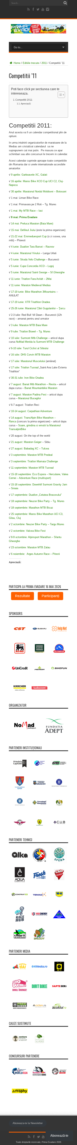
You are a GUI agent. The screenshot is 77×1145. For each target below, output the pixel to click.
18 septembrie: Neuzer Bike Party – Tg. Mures (37, 501)
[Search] (65, 3)
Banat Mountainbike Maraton (40, 388)
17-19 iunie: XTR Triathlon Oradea (30, 302)
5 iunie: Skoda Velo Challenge (28, 259)
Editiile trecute (31, 62)
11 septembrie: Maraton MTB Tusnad (32, 467)
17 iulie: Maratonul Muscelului (28, 361)
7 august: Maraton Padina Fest (29, 394)
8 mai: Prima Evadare (24, 217)
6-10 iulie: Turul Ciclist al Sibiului (29, 348)
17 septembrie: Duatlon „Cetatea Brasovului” (36, 494)
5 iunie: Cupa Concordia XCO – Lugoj (32, 266)
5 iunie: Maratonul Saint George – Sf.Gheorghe (38, 272)
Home (16, 62)
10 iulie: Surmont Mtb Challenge (29, 338)
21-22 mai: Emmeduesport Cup (29, 236)
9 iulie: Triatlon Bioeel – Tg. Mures (30, 331)
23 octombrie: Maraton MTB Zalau (30, 547)
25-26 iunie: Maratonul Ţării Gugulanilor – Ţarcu (38, 308)
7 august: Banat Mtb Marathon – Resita (33, 384)
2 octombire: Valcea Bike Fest (28, 530)
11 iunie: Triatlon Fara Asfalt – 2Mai (31, 278)
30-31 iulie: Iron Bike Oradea (27, 377)
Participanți (50, 596)
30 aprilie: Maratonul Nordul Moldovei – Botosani (38, 191)
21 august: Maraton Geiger (26, 442)
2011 (44, 62)
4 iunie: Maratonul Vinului (25, 253)
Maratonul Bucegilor (29, 398)
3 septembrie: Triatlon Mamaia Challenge (34, 461)
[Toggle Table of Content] (59, 94)
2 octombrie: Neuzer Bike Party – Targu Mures (37, 524)
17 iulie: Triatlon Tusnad (24, 367)
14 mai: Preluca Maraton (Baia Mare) (32, 223)
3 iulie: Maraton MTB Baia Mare (29, 325)
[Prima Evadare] (38, 30)
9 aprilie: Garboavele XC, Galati (29, 174)
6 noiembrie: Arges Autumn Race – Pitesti (35, 553)
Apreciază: (26, 103)
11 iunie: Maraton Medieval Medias (31, 285)
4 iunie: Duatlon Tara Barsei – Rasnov (32, 246)
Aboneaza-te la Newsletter (28, 1123)
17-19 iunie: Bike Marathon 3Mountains (33, 291)
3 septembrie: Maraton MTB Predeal (32, 454)
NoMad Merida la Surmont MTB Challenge (40, 341)
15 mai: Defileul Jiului (23, 230)
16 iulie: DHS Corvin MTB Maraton (31, 354)
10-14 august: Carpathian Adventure (31, 411)
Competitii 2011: (24, 99)
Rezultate (22, 596)
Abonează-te (59, 1135)
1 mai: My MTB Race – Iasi (27, 210)
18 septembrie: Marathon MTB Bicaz (32, 507)
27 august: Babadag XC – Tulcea (30, 448)
